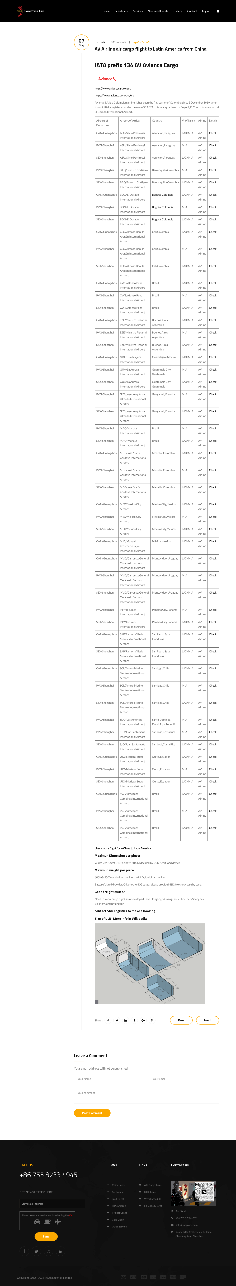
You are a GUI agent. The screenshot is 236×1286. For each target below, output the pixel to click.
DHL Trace (150, 1191)
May (81, 42)
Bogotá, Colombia (162, 194)
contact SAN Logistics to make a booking (125, 911)
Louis (101, 42)
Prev (181, 1020)
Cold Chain (118, 1219)
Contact (192, 11)
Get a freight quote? (110, 891)
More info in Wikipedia (130, 918)
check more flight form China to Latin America (123, 848)
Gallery (177, 11)
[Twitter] (36, 1251)
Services (138, 11)
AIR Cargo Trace (153, 1184)
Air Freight (118, 1191)
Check (212, 133)
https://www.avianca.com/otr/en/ (114, 95)
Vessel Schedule (152, 1198)
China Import (119, 1184)
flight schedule (141, 42)
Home (106, 11)
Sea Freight (118, 1198)
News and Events (158, 11)
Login (205, 11)
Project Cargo (119, 1212)
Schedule (120, 11)
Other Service (119, 1226)
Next (207, 1020)
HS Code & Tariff (153, 1205)
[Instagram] (48, 1251)
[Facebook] (24, 1251)
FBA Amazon (119, 1205)
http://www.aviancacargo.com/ (113, 88)
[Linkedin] (60, 1251)
